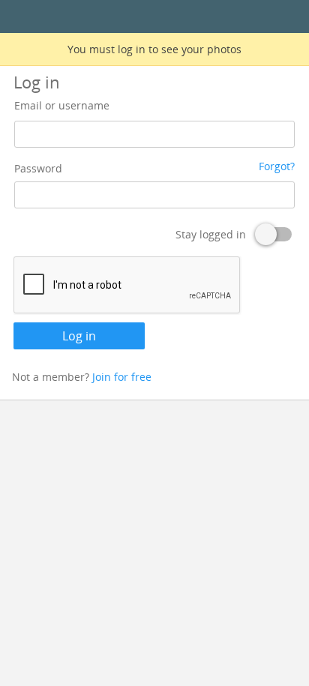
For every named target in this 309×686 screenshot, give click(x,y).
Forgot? (277, 166)
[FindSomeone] (154, 17)
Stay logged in (211, 234)
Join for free (122, 377)
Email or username (62, 105)
